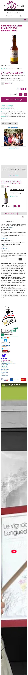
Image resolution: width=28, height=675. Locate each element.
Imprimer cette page (11, 123)
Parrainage (3, 370)
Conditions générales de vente (8, 363)
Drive (2, 373)
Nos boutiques (4, 375)
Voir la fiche (14, 196)
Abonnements (4, 372)
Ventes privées (4, 367)
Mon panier (10, 13)
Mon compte (17, 13)
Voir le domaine (14, 175)
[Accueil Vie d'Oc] (14, 6)
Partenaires (4, 366)
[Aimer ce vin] (2, 83)
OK (20, 259)
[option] (14, 200)
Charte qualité (4, 364)
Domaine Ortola (13, 128)
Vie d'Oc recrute (5, 369)
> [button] (23, 217)
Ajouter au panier (13, 100)
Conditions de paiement (6, 361)
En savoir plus (4, 238)
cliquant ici (11, 227)
